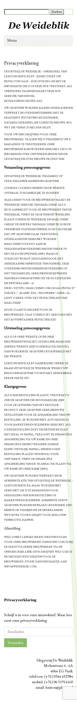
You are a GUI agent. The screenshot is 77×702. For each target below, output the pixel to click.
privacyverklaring (33, 620)
